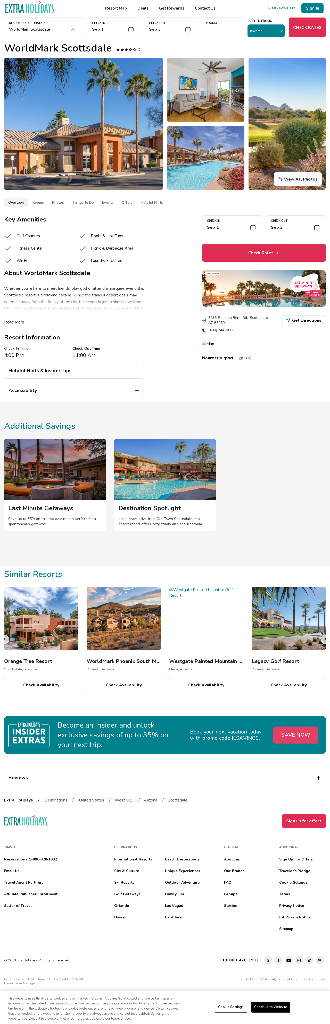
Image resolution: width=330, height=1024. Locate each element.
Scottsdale (177, 800)
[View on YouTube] (289, 960)
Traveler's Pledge (294, 870)
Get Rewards (171, 8)
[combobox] (38, 29)
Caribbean (174, 917)
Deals (142, 8)
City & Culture (126, 870)
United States (91, 800)
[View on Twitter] (268, 960)
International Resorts (133, 859)
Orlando (121, 905)
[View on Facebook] (278, 960)
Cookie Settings (231, 1007)
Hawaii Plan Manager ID (22, 983)
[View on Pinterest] (320, 960)
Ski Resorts (124, 882)
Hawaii (120, 917)
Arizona (150, 800)
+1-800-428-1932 (241, 960)
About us (232, 859)
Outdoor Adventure (182, 882)
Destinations (56, 800)
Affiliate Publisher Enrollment (30, 894)
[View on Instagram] (299, 960)
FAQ (228, 882)
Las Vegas (174, 905)
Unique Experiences (182, 870)
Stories (230, 905)
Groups (230, 894)
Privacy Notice (291, 905)
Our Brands (234, 870)
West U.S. (124, 800)
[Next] (325, 639)
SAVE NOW (295, 734)
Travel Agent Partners (23, 882)
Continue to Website (270, 1007)
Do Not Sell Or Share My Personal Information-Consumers (283, 979)
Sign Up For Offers (296, 859)
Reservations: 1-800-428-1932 (30, 859)
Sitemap (286, 928)
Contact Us (205, 8)
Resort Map (116, 8)
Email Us (11, 870)
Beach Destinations (182, 859)
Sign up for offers (303, 821)
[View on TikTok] (309, 960)
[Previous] (4, 639)
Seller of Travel (18, 905)
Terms (284, 894)
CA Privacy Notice (294, 917)
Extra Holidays (18, 800)
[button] (113, 27)
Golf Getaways (127, 894)
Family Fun (174, 894)
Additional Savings (39, 426)
